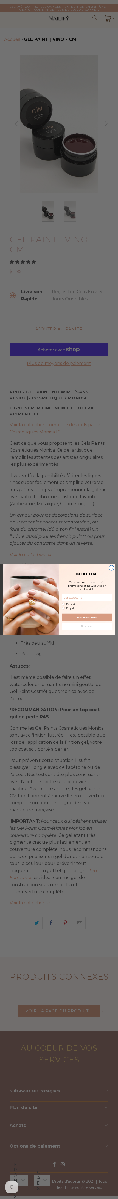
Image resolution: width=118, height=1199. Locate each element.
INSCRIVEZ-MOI (87, 617)
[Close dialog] (111, 567)
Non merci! (87, 626)
